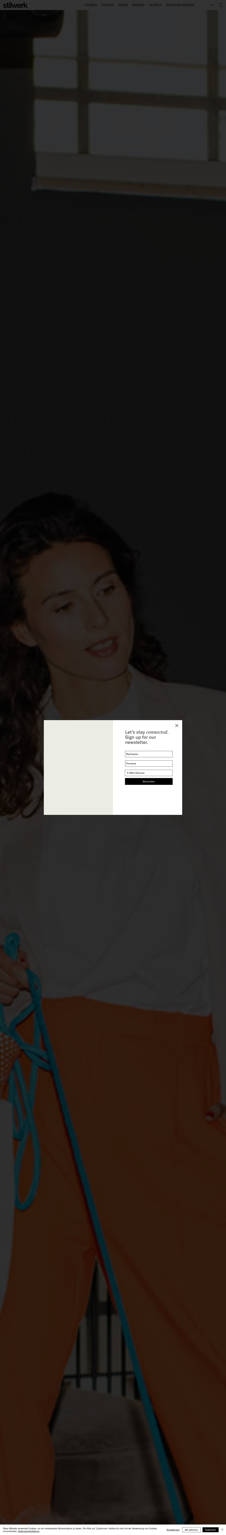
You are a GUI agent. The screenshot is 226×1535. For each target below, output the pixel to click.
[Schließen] (222, 1530)
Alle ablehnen (191, 1529)
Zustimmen (210, 1529)
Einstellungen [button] (173, 1529)
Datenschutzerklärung (29, 1531)
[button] (176, 725)
